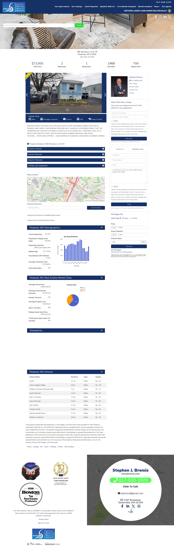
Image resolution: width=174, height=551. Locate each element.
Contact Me (133, 90)
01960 (60, 447)
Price (113, 224)
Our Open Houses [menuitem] (62, 6)
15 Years (134, 218)
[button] (79, 25)
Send (129, 204)
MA (41, 447)
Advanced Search (13, 29)
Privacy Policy (134, 134)
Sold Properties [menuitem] (91, 6)
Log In (47, 523)
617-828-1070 (136, 80)
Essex (46, 447)
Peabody (53, 447)
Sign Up (41, 523)
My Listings (133, 83)
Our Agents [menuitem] (166, 6)
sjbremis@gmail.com (132, 493)
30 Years (124, 218)
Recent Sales (134, 87)
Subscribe (128, 138)
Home (29, 447)
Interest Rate (116, 238)
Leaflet (86, 200)
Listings (35, 447)
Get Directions (96, 208)
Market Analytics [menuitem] (145, 6)
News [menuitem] (156, 6)
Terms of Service (138, 208)
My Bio (131, 93)
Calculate (129, 246)
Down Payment (117, 231)
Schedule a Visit (137, 149)
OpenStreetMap (94, 200)
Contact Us (120, 149)
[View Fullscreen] (29, 186)
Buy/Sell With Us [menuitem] (107, 6)
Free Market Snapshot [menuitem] (126, 6)
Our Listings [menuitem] (76, 6)
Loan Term (115, 218)
